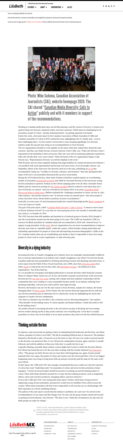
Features (30, 7)
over (34, 278)
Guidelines (48, 428)
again (46, 278)
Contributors (56, 7)
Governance (72, 428)
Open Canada (39, 290)
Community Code (50, 433)
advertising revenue (68, 267)
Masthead (71, 439)
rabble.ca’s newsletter (34, 22)
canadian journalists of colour (77, 409)
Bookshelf (95, 431)
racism (81, 412)
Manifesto (71, 431)
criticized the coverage (45, 180)
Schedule (47, 431)
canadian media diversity (45, 412)
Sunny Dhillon (41, 414)
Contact (95, 433)
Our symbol (72, 436)
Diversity (58, 412)
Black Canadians (95, 201)
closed (26, 267)
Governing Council (75, 433)
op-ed (90, 168)
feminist (65, 412)
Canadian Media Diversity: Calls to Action (64, 207)
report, (48, 225)
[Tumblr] (114, 6)
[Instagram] (111, 6)
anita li (66, 407)
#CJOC (44, 407)
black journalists (75, 407)
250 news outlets (89, 264)
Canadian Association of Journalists (54, 409)
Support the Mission (99, 426)
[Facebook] (103, 6)
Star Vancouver (95, 350)
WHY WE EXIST (72, 426)
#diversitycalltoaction (55, 407)
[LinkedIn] (109, 6)
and (37, 278)
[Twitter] (106, 6)
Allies (69, 7)
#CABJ (38, 407)
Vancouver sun (52, 414)
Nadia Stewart (73, 412)
